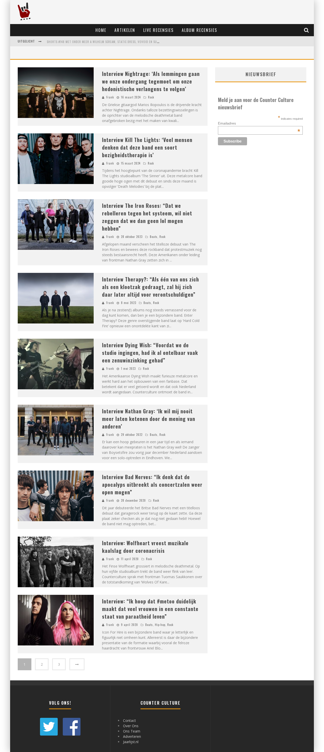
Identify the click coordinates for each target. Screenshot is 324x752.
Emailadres (259, 123)
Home (100, 30)
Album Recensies (199, 30)
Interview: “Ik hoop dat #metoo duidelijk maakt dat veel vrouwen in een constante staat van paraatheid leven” (150, 608)
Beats (153, 237)
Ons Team (131, 731)
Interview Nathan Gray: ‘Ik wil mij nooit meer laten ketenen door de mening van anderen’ (148, 418)
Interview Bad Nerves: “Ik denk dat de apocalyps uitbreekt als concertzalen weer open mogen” (152, 484)
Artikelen (124, 30)
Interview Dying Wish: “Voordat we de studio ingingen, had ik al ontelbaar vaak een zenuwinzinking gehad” (150, 352)
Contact (129, 720)
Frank (110, 97)
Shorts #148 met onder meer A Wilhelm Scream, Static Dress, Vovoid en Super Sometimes (112, 42)
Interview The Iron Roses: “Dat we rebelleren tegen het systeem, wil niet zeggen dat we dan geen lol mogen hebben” (147, 217)
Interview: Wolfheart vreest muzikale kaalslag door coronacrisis (145, 546)
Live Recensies (158, 30)
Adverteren (132, 736)
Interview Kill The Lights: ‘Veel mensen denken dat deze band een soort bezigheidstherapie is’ (147, 147)
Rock (151, 97)
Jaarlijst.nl (130, 741)
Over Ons (130, 725)
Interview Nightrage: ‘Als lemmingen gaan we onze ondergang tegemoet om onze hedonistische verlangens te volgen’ (151, 81)
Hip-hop (160, 625)
